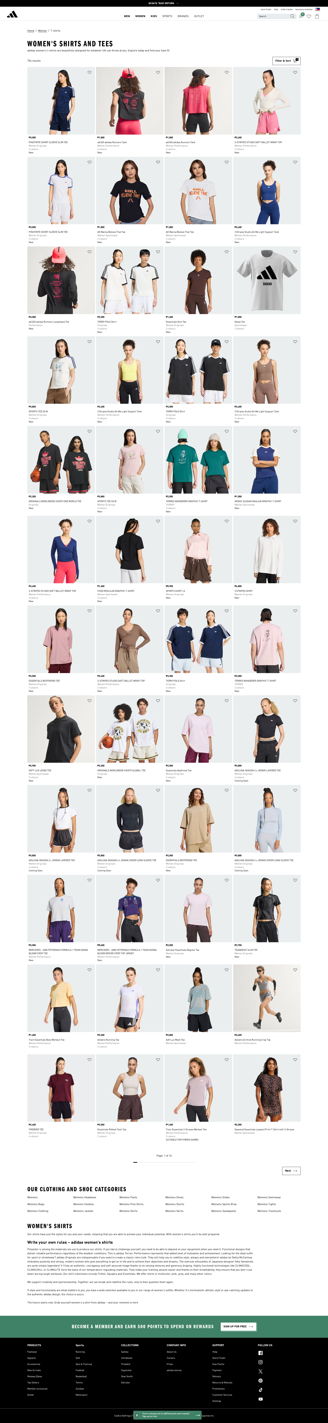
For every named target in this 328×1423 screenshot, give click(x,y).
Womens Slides (220, 1197)
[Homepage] (12, 15)
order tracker (287, 10)
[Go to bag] (317, 16)
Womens (32, 1197)
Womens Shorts (174, 1204)
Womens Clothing (37, 1211)
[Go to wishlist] (309, 16)
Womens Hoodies (83, 1204)
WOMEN (140, 16)
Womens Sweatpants (223, 1211)
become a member (304, 10)
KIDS (154, 16)
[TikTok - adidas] (279, 1390)
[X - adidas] (279, 1372)
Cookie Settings (122, 1416)
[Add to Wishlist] (89, 73)
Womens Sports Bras (224, 1204)
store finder (266, 10)
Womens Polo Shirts (131, 1204)
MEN (127, 16)
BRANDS (183, 16)
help (276, 10)
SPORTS (167, 16)
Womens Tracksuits (269, 1211)
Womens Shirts (128, 1211)
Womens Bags (35, 1204)
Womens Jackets (83, 1211)
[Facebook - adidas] (279, 1353)
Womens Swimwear (269, 1197)
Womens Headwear (84, 1197)
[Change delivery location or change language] (317, 9)
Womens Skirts (174, 1211)
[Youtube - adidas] (279, 1399)
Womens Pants (128, 1197)
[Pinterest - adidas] (279, 1381)
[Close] (137, 1415)
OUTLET (199, 16)
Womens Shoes (174, 1197)
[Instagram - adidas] (279, 1362)
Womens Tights (266, 1204)
